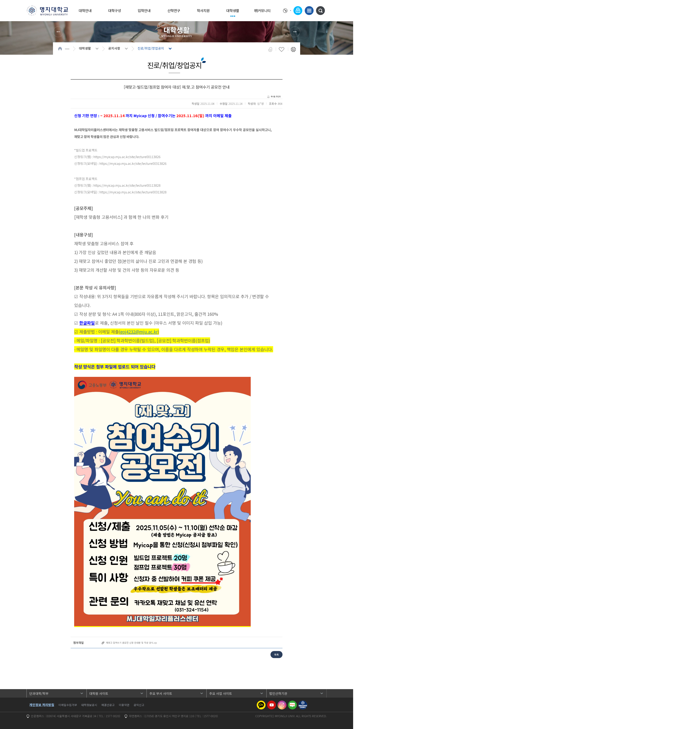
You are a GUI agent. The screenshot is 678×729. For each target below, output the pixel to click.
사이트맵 (309, 10)
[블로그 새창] (292, 703)
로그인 (297, 10)
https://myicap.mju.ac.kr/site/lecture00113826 (126, 156)
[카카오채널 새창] (261, 703)
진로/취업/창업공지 (151, 48)
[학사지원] (58, 31)
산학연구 (173, 10)
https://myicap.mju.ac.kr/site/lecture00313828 (132, 191)
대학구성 (114, 10)
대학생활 (232, 10)
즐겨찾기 (281, 49)
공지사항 (114, 48)
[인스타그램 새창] (282, 703)
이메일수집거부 (67, 705)
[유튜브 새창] (271, 703)
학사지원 (203, 10)
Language (287, 10)
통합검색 (320, 10)
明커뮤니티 (262, 10)
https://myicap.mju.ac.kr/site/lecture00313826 (132, 163)
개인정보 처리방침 (41, 704)
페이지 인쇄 (293, 49)
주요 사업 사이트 (220, 693)
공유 (270, 49)
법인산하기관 (278, 693)
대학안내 (85, 10)
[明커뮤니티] (295, 31)
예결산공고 (108, 705)
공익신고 (139, 705)
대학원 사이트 (98, 693)
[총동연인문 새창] (302, 703)
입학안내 (144, 10)
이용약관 (124, 705)
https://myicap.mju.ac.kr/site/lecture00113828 (126, 185)
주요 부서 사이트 (160, 693)
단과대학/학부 (39, 693)
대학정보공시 (89, 705)
